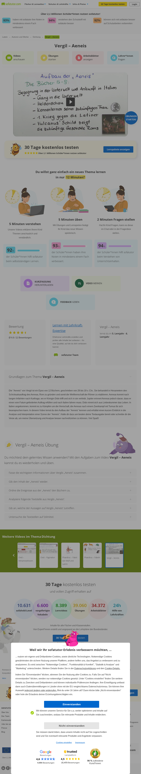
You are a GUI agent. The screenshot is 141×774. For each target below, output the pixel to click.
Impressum (80, 742)
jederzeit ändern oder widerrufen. (41, 690)
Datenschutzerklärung (85, 668)
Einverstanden (72, 704)
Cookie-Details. (112, 668)
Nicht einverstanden (72, 725)
